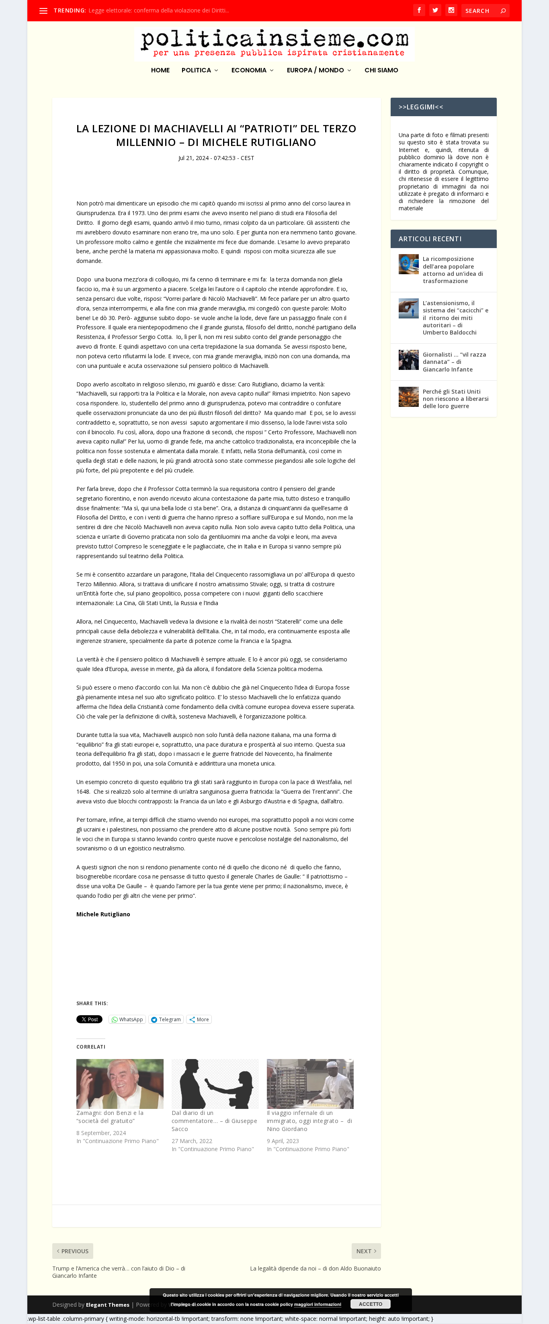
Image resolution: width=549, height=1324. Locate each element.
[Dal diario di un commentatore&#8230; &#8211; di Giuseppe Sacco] (215, 1084)
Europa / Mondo (315, 71)
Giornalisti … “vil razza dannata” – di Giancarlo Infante (454, 362)
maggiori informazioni (317, 1304)
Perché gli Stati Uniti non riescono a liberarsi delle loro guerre (456, 399)
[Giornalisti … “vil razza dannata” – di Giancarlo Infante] (409, 360)
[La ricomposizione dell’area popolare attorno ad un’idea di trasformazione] (409, 264)
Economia (248, 71)
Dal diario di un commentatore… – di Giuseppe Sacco (215, 1121)
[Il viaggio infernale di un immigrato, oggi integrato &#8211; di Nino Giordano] (310, 1084)
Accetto (370, 1304)
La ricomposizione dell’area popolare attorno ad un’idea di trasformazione (453, 270)
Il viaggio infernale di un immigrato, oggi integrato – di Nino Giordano (309, 1121)
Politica (196, 71)
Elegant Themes (107, 1304)
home (160, 71)
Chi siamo (381, 71)
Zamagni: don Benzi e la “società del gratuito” (110, 1117)
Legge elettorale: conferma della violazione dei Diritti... (158, 10)
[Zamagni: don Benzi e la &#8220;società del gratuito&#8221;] (120, 1084)
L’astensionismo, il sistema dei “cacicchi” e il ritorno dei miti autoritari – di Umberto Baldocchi (455, 317)
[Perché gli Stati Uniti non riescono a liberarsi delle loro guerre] (409, 397)
